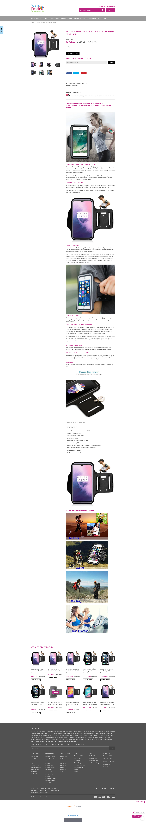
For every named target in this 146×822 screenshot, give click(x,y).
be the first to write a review (73, 820)
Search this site (34, 790)
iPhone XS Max (49, 774)
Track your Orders (52, 788)
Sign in (101, 6)
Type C (76, 771)
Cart (112, 10)
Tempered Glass (35, 765)
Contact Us (43, 788)
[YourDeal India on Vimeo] (113, 788)
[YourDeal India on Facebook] (99, 788)
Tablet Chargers (78, 763)
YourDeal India (38, 796)
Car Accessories (54, 18)
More (105, 18)
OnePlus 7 (62, 767)
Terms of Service (44, 792)
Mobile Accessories (66, 18)
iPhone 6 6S (48, 782)
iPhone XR (48, 769)
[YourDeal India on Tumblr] (108, 788)
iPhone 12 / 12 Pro (50, 756)
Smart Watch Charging (94, 763)
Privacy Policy (43, 790)
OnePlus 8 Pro (63, 756)
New (46, 18)
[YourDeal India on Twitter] (97, 788)
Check (111, 62)
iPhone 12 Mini (49, 761)
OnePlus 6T (63, 769)
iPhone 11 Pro (49, 765)
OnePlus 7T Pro (64, 761)
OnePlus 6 (62, 772)
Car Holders (106, 767)
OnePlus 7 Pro (63, 765)
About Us (33, 788)
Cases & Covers (35, 758)
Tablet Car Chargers (79, 765)
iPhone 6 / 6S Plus (50, 780)
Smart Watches (93, 758)
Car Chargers (106, 764)
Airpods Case (34, 756)
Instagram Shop (92, 18)
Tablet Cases (77, 758)
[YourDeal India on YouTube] (111, 788)
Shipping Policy (34, 792)
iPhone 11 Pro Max (50, 767)
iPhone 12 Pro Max (50, 758)
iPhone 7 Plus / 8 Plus (51, 778)
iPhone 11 (48, 763)
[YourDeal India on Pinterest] (102, 788)
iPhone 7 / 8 (48, 776)
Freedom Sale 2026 (36, 18)
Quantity (68, 47)
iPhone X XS (48, 772)
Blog (99, 18)
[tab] (138, 812)
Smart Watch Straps (94, 760)
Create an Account (110, 6)
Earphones (77, 760)
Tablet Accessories (36, 767)
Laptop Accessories (79, 18)
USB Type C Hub (107, 758)
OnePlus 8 (62, 758)
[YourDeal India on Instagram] (105, 788)
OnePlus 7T (63, 763)
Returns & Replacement (53, 790)
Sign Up (112, 748)
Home (32, 22)
